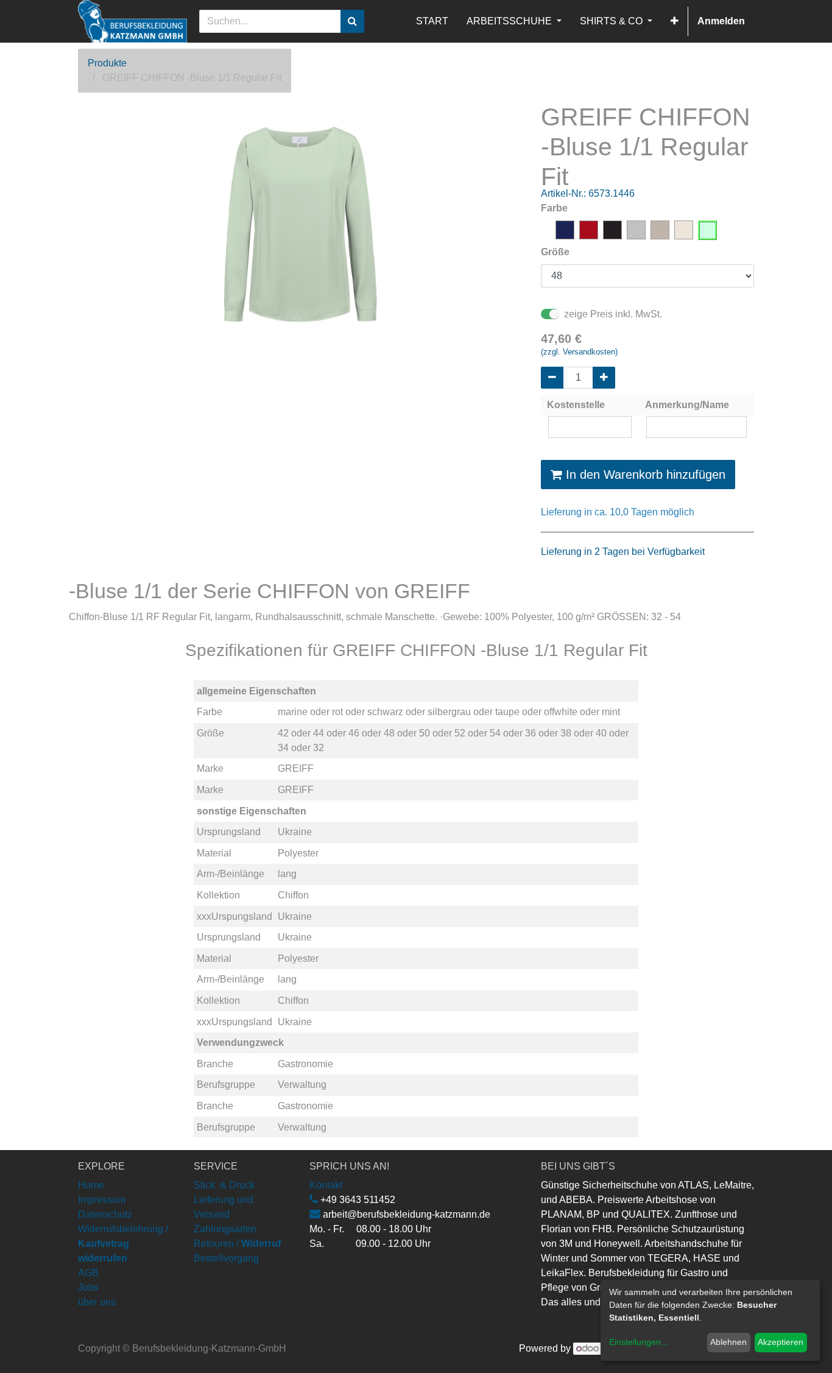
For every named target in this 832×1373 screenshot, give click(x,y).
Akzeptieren (780, 1342)
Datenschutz (105, 1214)
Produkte (107, 63)
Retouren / (216, 1243)
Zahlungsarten (225, 1229)
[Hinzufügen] (604, 378)
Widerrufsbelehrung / (123, 1243)
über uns (97, 1302)
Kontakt (325, 1185)
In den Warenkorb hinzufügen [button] (643, 474)
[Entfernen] (552, 378)
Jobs (88, 1287)
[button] (674, 21)
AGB (88, 1273)
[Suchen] (352, 21)
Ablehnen (728, 1342)
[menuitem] (432, 21)
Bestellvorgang (226, 1258)
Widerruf (261, 1243)
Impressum (101, 1200)
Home (91, 1185)
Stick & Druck (224, 1185)
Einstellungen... (638, 1342)
